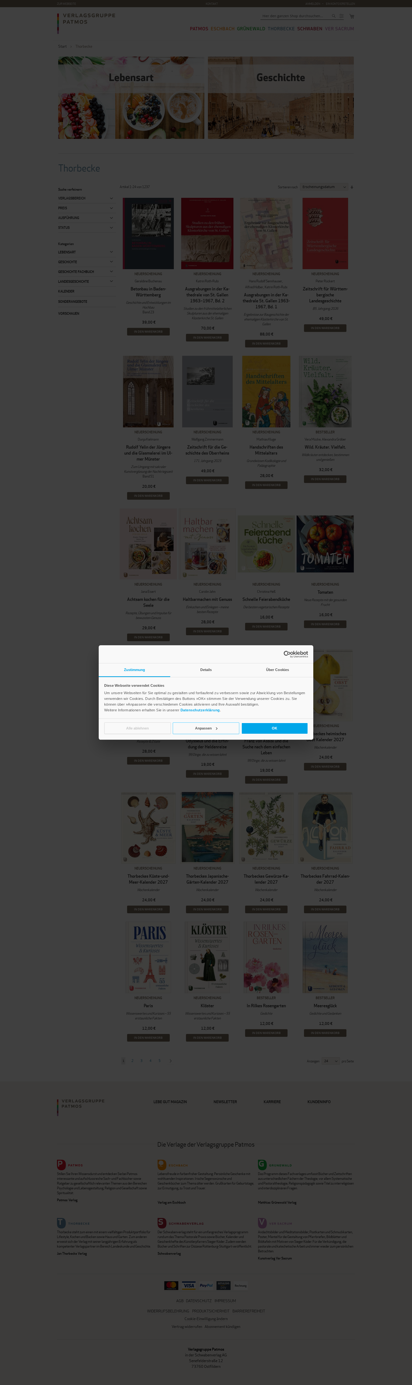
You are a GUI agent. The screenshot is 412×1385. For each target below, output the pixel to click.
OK (274, 728)
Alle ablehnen (137, 728)
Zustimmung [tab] (134, 670)
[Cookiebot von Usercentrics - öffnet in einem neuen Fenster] (287, 654)
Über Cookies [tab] (277, 670)
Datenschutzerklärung (200, 710)
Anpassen (203, 728)
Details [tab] (206, 670)
